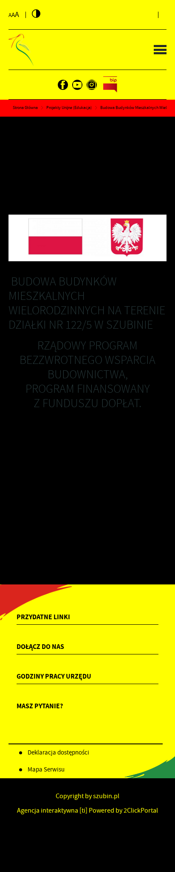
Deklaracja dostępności (58, 752)
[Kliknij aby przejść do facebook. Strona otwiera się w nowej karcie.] (63, 85)
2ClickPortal (141, 810)
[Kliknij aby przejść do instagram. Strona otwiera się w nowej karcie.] (92, 85)
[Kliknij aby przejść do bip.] (110, 84)
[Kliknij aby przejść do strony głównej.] (21, 50)
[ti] (83, 810)
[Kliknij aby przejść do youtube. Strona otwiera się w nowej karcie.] (77, 85)
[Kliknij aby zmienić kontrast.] (36, 13)
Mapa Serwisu (46, 769)
